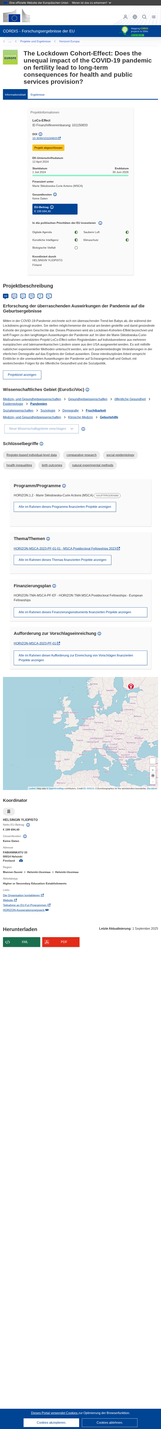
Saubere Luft (91, 232)
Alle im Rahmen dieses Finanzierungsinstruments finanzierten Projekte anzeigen (75, 612)
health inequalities (19, 465)
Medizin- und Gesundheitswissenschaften (32, 399)
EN (14, 296)
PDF (64, 942)
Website (24, 900)
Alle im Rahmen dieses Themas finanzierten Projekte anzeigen (62, 559)
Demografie (70, 410)
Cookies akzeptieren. (51, 1422)
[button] (135, 17)
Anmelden (125, 17)
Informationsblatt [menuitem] (15, 94)
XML (25, 942)
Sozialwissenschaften (18, 410)
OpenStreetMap (56, 788)
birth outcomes (52, 465)
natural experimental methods (92, 465)
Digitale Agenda (42, 232)
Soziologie (47, 410)
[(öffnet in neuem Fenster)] (16, 15)
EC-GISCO (88, 788)
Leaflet (32, 788)
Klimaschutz (90, 240)
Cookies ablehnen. (110, 1422)
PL (49, 296)
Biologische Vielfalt (44, 247)
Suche (144, 17)
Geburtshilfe (109, 417)
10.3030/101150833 (44, 138)
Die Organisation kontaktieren (37, 895)
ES (23, 296)
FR (31, 296)
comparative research (82, 455)
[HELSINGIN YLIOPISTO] (131, 686)
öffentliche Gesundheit (130, 399)
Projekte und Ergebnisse (35, 41)
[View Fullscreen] (153, 761)
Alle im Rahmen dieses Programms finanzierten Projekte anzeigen (65, 506)
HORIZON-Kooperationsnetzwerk (40, 910)
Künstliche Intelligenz (45, 240)
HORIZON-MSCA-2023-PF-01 (35, 643)
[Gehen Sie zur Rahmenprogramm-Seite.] (10, 57)
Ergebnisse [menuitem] (38, 94)
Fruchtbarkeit (96, 410)
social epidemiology (120, 455)
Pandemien (38, 404)
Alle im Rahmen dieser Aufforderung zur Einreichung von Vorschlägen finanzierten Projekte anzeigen (76, 658)
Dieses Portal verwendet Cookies (54, 1413)
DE (5, 296)
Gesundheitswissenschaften (87, 399)
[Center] (153, 775)
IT (40, 296)
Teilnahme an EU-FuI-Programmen (41, 905)
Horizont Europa (69, 41)
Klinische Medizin (80, 417)
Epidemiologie (13, 404)
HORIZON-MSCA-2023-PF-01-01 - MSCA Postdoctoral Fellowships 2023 (65, 548)
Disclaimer (152, 788)
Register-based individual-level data (31, 455)
